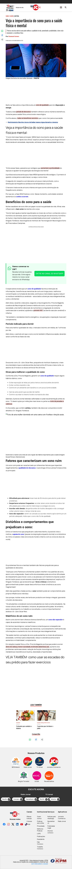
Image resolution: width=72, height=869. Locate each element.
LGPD (39, 834)
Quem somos (39, 817)
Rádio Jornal (62, 821)
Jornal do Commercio (62, 817)
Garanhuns (31, 799)
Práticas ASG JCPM (40, 822)
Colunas (29, 821)
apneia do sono (18, 534)
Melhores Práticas (40, 830)
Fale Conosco (40, 843)
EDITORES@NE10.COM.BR (39, 864)
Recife (5, 799)
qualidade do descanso (27, 468)
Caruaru (17, 799)
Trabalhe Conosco (40, 848)
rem (26, 197)
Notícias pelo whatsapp (52, 817)
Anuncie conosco (50, 832)
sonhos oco (20, 197)
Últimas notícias (29, 817)
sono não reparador (55, 620)
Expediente (40, 839)
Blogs (28, 824)
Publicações (41, 836)
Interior (55, 799)
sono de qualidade (34, 289)
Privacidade (41, 826)
